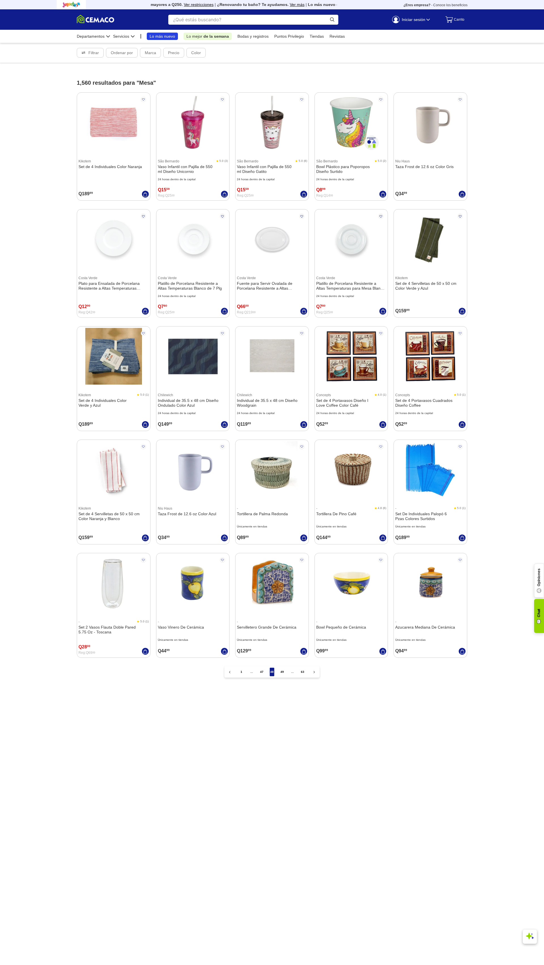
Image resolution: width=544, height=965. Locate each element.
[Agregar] (145, 194)
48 (272, 671)
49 (282, 671)
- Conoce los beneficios (435, 5)
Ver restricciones (189, 4)
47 (262, 671)
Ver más (287, 4)
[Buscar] (332, 19)
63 (302, 671)
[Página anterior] (229, 672)
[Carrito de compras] (453, 19)
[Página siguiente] (314, 672)
